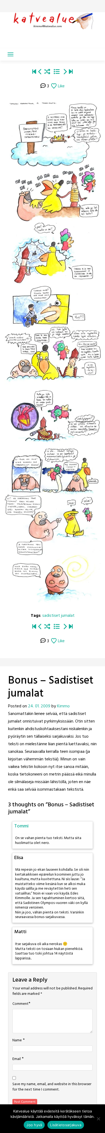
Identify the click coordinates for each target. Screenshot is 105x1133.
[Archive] (57, 72)
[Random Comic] (47, 72)
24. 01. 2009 (39, 706)
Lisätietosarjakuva (65, 1125)
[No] (98, 1118)
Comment (20, 1004)
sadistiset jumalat (58, 615)
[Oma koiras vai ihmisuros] (71, 72)
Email (16, 1059)
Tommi (21, 826)
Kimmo (63, 706)
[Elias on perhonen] (34, 72)
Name (17, 1040)
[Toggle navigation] (10, 54)
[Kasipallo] (40, 72)
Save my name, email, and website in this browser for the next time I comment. (51, 1087)
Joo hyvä (34, 1125)
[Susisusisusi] (65, 72)
